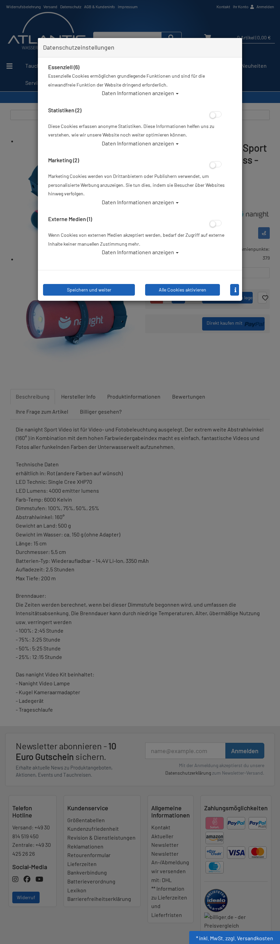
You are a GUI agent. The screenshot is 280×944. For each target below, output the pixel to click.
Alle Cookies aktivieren (182, 290)
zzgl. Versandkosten (249, 938)
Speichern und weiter (89, 290)
